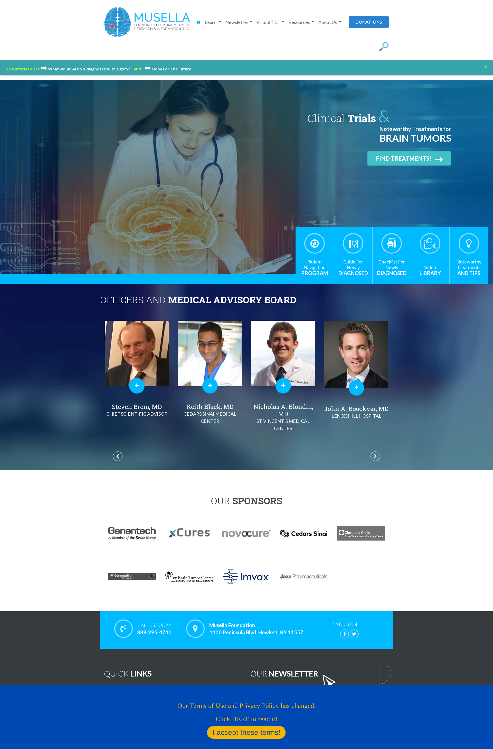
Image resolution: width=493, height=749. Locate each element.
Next (375, 456)
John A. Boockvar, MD (283, 412)
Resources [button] (299, 22)
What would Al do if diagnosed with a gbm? (87, 68)
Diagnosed (353, 267)
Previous (117, 456)
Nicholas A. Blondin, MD (210, 417)
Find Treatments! (403, 158)
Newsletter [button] (237, 22)
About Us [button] (328, 22)
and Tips (468, 267)
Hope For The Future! (169, 68)
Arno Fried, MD (356, 413)
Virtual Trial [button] (268, 22)
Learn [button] (211, 22)
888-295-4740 (154, 628)
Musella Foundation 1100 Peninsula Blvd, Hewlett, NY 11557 (256, 628)
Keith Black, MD (136, 413)
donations (368, 22)
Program (314, 267)
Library (430, 270)
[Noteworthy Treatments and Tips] (469, 243)
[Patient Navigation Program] (314, 243)
